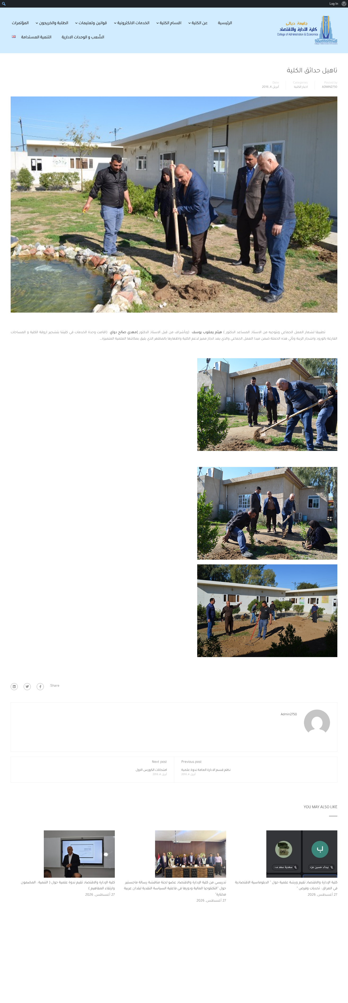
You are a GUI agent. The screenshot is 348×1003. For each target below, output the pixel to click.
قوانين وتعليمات (93, 23)
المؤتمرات (20, 23)
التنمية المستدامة (36, 37)
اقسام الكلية (170, 23)
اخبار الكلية (301, 87)
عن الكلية (200, 23)
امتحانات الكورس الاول (151, 770)
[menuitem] (344, 4)
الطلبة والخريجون (53, 23)
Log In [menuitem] (334, 3)
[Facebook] (40, 686)
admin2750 (329, 87)
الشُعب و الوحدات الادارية (83, 37)
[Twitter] (27, 686)
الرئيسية (225, 23)
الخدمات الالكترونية (133, 23)
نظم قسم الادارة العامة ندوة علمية (206, 770)
